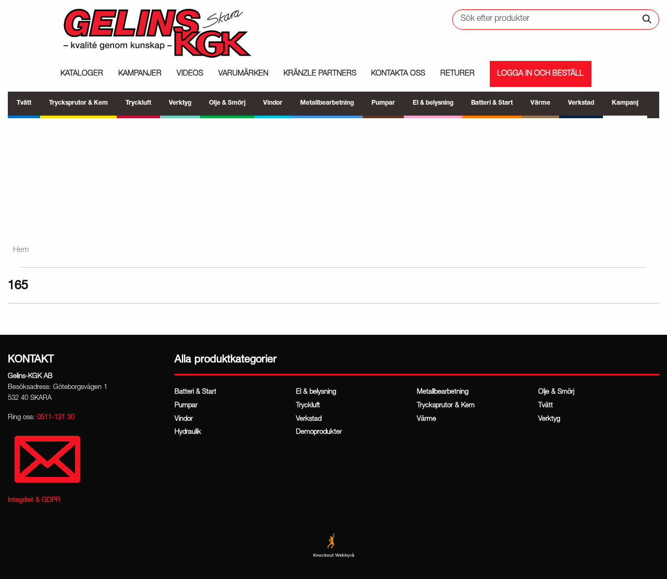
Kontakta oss (398, 74)
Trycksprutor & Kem (446, 405)
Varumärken (243, 74)
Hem (21, 250)
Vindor (184, 419)
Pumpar (186, 405)
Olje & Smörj (556, 392)
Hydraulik (188, 432)
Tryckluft (308, 405)
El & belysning (316, 392)
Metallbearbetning (442, 392)
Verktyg (549, 419)
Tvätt (545, 405)
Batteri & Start (195, 392)
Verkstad (309, 419)
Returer (457, 74)
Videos (190, 74)
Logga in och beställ (540, 74)
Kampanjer (140, 74)
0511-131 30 (56, 417)
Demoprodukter (319, 432)
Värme (426, 419)
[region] (333, 175)
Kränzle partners (319, 74)
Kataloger (81, 74)
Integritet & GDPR (34, 500)
